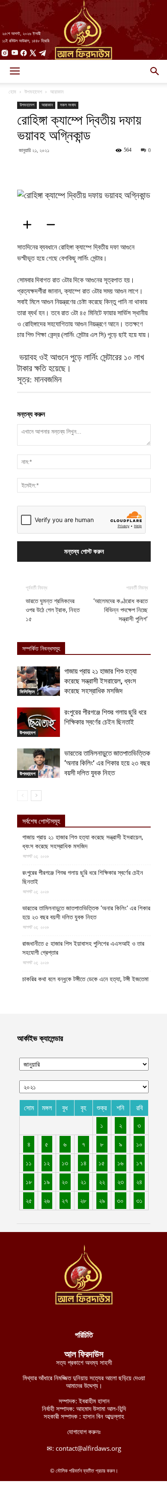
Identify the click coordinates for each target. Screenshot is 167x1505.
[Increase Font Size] (30, 224)
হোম (12, 91)
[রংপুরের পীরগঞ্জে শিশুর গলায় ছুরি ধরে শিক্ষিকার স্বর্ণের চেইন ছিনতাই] (38, 722)
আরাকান (56, 91)
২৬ (47, 1200)
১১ (29, 1163)
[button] (155, 71)
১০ (139, 1144)
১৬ (120, 1163)
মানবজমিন (48, 379)
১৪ (83, 1163)
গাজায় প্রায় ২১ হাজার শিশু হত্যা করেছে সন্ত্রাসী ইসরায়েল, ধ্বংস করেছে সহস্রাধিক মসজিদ (100, 681)
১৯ (47, 1181)
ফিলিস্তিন (27, 691)
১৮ (29, 1181)
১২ (47, 1163)
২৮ (83, 1200)
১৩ (65, 1163)
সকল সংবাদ (68, 105)
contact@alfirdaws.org (88, 1448)
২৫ (29, 1200)
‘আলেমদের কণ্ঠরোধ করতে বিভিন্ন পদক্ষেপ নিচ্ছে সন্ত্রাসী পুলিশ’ (120, 610)
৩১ (139, 1200)
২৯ (102, 1200)
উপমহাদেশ (33, 91)
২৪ (139, 1181)
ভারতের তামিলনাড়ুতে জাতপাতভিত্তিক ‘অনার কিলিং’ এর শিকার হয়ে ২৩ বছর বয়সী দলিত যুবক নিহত (107, 763)
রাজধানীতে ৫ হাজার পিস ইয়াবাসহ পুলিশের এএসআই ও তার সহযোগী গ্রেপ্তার (83, 948)
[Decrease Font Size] (53, 224)
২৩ (120, 1181)
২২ (102, 1181)
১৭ (139, 1163)
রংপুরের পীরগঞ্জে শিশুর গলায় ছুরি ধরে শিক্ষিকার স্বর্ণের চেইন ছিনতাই (82, 877)
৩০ (120, 1200)
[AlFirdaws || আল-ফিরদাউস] (83, 30)
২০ (65, 1181)
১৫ (101, 1163)
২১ (83, 1181)
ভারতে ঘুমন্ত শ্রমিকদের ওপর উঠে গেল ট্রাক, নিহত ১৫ (53, 610)
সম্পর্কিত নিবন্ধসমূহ (41, 648)
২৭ (65, 1200)
